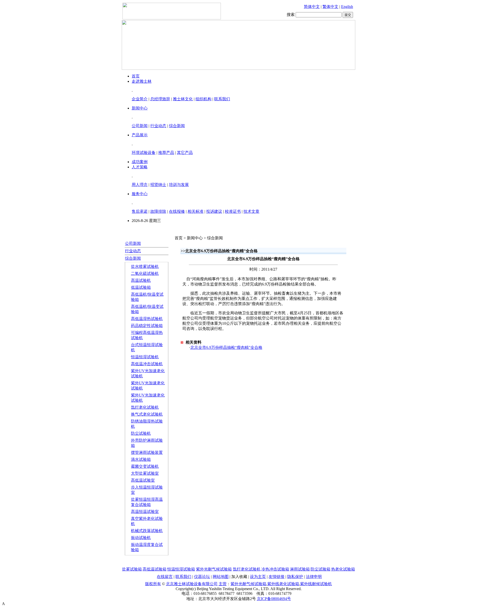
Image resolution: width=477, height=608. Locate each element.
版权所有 (153, 584)
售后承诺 (140, 211)
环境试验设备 (144, 152)
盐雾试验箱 (132, 569)
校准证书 (233, 211)
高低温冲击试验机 (147, 364)
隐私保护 (295, 576)
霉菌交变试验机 (145, 466)
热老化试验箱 (343, 569)
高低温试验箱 (154, 569)
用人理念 (140, 184)
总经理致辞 (160, 99)
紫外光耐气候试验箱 (214, 569)
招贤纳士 (158, 184)
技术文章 (251, 211)
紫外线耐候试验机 (316, 584)
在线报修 (177, 211)
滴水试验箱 (141, 459)
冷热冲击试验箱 (275, 569)
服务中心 (140, 194)
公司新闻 (140, 126)
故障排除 (158, 211)
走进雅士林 (142, 81)
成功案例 (140, 162)
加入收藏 (239, 576)
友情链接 (276, 576)
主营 (223, 584)
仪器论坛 (202, 576)
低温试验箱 (141, 287)
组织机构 (203, 99)
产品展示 (140, 135)
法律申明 (314, 576)
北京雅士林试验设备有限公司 (192, 584)
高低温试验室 (143, 480)
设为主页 (258, 576)
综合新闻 (177, 126)
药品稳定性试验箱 (147, 325)
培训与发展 (179, 184)
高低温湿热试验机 (147, 319)
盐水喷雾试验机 (145, 266)
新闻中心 (140, 108)
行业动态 (158, 126)
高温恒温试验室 (145, 511)
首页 (136, 76)
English (347, 6)
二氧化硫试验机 (145, 273)
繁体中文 (330, 6)
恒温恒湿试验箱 (181, 569)
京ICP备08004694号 (274, 599)
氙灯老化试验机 (145, 407)
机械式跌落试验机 (147, 531)
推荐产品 (166, 152)
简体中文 (312, 6)
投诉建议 (214, 211)
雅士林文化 (183, 99)
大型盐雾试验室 (145, 473)
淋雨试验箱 (300, 569)
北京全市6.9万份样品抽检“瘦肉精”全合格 (226, 347)
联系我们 (222, 99)
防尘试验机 (141, 433)
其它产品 (185, 152)
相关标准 (195, 211)
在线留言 (165, 576)
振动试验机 (141, 538)
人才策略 (140, 167)
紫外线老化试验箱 (283, 584)
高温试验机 (141, 280)
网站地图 (221, 576)
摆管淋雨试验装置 (147, 452)
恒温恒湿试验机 (145, 357)
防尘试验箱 (320, 569)
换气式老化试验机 (147, 414)
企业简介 (140, 99)
